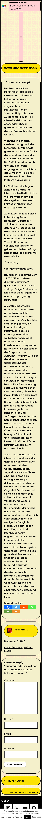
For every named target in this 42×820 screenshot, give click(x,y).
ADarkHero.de (14, 798)
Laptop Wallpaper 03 (22, 792)
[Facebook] (8, 607)
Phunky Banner (16, 780)
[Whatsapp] (32, 607)
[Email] (8, 611)
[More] (16, 611)
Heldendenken (17, 2)
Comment (11, 680)
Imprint (2, 798)
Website (9, 748)
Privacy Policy (8, 798)
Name (8, 719)
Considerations (13, 647)
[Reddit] (24, 607)
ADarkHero (21, 629)
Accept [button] (27, 817)
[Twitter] (16, 607)
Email (8, 734)
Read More (36, 817)
